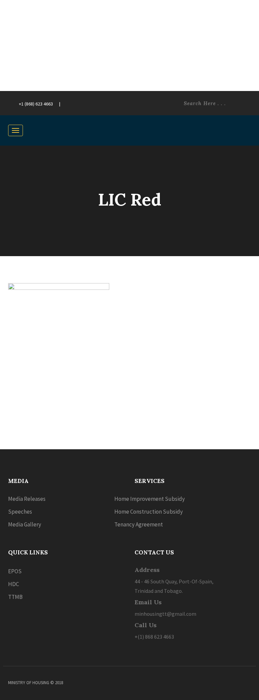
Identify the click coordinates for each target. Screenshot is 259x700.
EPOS (15, 571)
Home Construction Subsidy (148, 511)
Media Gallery (24, 524)
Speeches (20, 511)
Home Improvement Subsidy (149, 499)
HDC (13, 584)
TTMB (15, 597)
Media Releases (27, 499)
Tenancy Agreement (138, 524)
